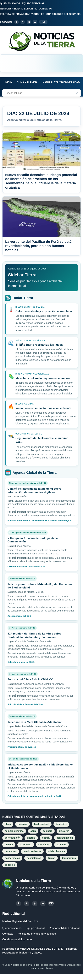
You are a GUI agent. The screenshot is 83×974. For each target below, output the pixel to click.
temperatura (69, 858)
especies (10, 865)
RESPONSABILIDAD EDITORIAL (18, 8)
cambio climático (14, 831)
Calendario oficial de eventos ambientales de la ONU (34, 796)
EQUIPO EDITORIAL (33, 3)
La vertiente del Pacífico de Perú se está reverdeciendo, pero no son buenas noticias (38, 246)
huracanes (11, 851)
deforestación (12, 837)
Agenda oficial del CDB (19, 616)
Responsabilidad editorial (64, 928)
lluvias (51, 858)
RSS (43, 22)
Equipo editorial (35, 928)
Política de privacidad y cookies (37, 933)
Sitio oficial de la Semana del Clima (25, 704)
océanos (22, 824)
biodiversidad (41, 824)
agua (33, 831)
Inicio (8, 82)
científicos (44, 844)
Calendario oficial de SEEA (21, 662)
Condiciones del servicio (17, 939)
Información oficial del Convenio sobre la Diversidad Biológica (39, 520)
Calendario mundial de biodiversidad (26, 566)
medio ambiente (32, 851)
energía (31, 837)
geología (47, 831)
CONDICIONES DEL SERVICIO (63, 14)
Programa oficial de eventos (22, 747)
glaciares (64, 831)
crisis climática (56, 851)
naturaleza (25, 844)
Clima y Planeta (27, 82)
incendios (61, 824)
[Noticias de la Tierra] (41, 41)
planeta (9, 844)
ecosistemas (34, 858)
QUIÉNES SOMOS (10, 3)
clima (8, 824)
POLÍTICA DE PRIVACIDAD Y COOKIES (22, 14)
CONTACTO (45, 8)
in (29, 22)
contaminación (65, 837)
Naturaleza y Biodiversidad (61, 82)
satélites (61, 844)
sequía (46, 837)
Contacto (7, 933)
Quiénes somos (11, 928)
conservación (12, 858)
